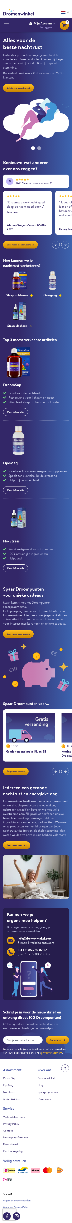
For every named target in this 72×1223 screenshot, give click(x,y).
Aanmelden (55, 1040)
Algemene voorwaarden (17, 1200)
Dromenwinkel (46, 1078)
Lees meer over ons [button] (16, 845)
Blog (40, 1085)
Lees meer (13, 212)
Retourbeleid (10, 1144)
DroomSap (12, 384)
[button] (42, 25)
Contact (8, 1130)
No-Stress (11, 541)
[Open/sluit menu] (6, 25)
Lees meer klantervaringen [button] (20, 244)
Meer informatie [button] (15, 412)
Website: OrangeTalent (16, 1207)
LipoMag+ (11, 462)
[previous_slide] (56, 244)
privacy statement (51, 1053)
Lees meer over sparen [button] (18, 633)
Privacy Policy (11, 1124)
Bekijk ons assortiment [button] (18, 87)
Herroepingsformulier (15, 1137)
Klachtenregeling (13, 1151)
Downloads (44, 1099)
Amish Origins (11, 1099)
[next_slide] (65, 244)
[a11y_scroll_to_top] (65, 1068)
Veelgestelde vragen (14, 1117)
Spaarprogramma (48, 1092)
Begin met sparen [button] (16, 771)
